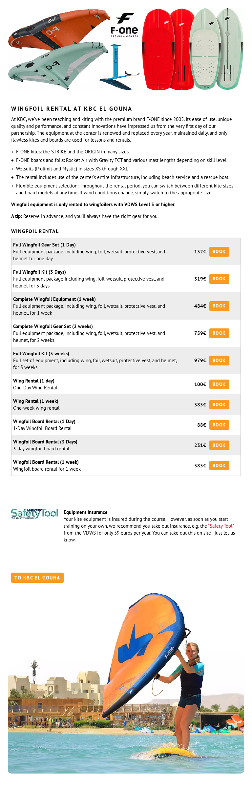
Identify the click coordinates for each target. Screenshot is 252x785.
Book (219, 251)
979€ (200, 360)
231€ (200, 445)
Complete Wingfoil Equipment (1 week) (54, 299)
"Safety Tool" (221, 526)
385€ (200, 405)
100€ (200, 384)
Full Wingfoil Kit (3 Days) (39, 272)
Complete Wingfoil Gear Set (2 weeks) (53, 326)
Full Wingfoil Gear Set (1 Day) (44, 245)
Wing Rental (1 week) (35, 401)
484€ (200, 306)
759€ (200, 333)
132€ (200, 251)
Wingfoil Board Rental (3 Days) (45, 442)
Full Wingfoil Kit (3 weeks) (41, 353)
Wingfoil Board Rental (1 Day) (44, 421)
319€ (200, 279)
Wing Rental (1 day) (33, 381)
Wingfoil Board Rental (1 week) (46, 462)
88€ (201, 425)
